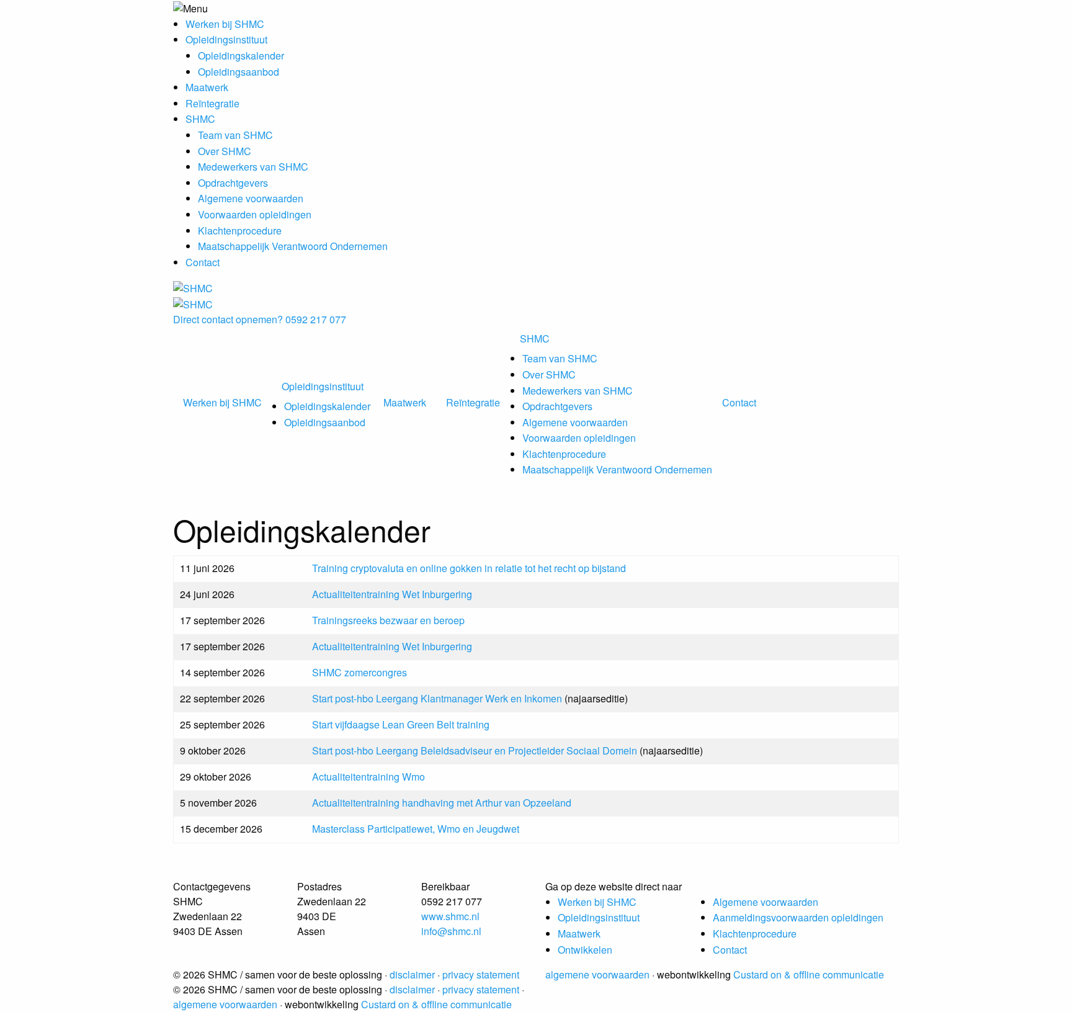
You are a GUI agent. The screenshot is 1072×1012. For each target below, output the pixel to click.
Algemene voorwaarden (250, 198)
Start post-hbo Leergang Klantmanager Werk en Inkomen (437, 698)
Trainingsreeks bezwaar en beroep (388, 620)
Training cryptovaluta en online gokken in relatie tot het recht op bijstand (469, 568)
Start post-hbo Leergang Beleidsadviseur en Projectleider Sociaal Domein (474, 750)
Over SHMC (224, 151)
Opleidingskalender (241, 55)
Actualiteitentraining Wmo (368, 776)
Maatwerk (206, 87)
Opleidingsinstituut (226, 39)
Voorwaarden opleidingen (254, 214)
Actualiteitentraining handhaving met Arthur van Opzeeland (441, 802)
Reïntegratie (212, 103)
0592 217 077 (315, 319)
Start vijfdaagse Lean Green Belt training (400, 724)
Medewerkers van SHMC (253, 166)
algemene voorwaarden (597, 974)
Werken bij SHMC (224, 24)
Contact (202, 262)
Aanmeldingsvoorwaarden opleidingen (798, 917)
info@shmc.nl (451, 931)
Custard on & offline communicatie (808, 974)
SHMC (200, 119)
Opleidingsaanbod (238, 72)
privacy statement (480, 974)
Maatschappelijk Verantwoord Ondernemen (293, 246)
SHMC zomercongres (359, 672)
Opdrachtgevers (233, 183)
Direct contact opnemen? (228, 319)
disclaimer (412, 974)
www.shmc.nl (450, 916)
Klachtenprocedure (240, 230)
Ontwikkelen (585, 950)
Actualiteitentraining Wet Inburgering (392, 594)
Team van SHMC (235, 135)
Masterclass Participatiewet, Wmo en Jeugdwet (415, 829)
